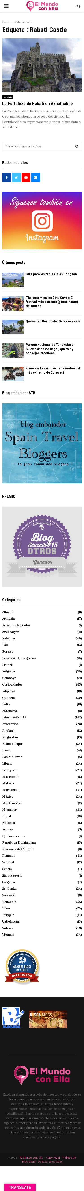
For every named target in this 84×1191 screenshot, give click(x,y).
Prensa (7, 829)
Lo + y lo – (10, 770)
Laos (6, 750)
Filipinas (8, 691)
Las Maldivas (12, 757)
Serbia (7, 869)
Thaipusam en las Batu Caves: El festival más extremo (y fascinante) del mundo (52, 302)
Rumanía (8, 856)
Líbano (7, 764)
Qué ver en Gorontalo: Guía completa (53, 321)
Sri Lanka (9, 888)
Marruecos (10, 790)
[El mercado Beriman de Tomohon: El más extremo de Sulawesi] (13, 374)
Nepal (6, 816)
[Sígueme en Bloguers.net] (13, 1027)
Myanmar (9, 810)
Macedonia (10, 777)
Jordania (8, 731)
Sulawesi (8, 895)
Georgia (7, 96)
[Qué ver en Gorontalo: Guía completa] (13, 327)
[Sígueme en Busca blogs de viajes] (48, 1027)
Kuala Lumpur (12, 744)
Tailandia (9, 902)
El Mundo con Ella (32, 1157)
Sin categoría (12, 875)
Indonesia (9, 711)
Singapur (9, 882)
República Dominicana (19, 842)
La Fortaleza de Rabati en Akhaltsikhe (37, 103)
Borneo (7, 651)
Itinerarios (10, 724)
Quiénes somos (13, 836)
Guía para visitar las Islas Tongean (51, 274)
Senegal (8, 862)
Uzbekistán (10, 921)
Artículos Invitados (16, 625)
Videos (7, 928)
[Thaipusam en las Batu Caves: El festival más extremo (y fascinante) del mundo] (13, 303)
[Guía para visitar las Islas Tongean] (13, 280)
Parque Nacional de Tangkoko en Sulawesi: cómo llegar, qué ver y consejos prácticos (50, 349)
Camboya (9, 678)
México (8, 796)
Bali (5, 645)
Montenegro (11, 803)
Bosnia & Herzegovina (19, 658)
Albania (7, 612)
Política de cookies (50, 1161)
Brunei (7, 665)
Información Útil (14, 717)
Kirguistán (10, 737)
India (6, 704)
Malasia (8, 783)
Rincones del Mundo (17, 849)
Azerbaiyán (10, 632)
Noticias (8, 823)
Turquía (8, 915)
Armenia (8, 618)
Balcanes (9, 638)
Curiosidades (12, 684)
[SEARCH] (77, 146)
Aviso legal (53, 1157)
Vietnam (8, 934)
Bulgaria (8, 671)
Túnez (7, 908)
